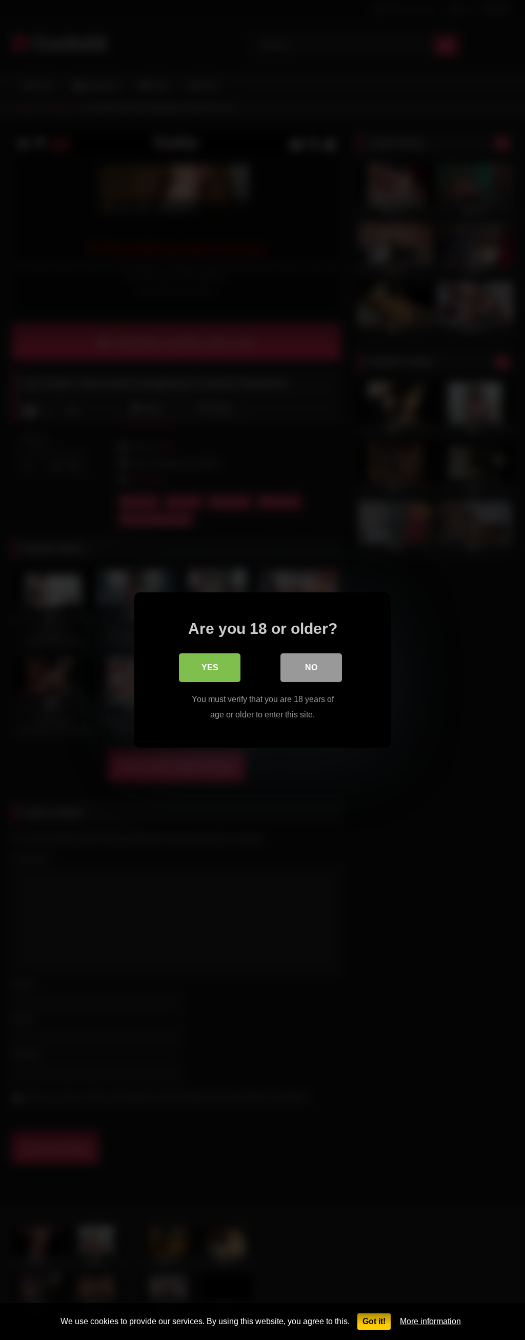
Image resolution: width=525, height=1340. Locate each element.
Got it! (374, 1321)
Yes (209, 667)
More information (430, 1321)
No (311, 667)
